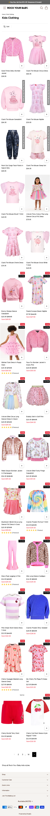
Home (3, 14)
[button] (46, 7)
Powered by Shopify (25, 814)
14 (28, 754)
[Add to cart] (22, 66)
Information (5, 790)
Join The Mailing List (8, 796)
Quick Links (6, 785)
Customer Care (7, 780)
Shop (3, 774)
